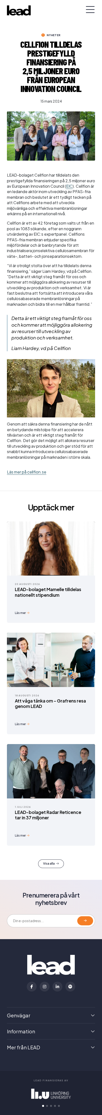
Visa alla (49, 863)
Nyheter (53, 35)
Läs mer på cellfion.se (26, 471)
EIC (69, 186)
